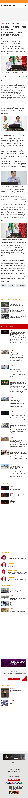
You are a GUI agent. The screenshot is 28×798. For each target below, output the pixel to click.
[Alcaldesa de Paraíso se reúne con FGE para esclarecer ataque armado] (5, 456)
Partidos (12, 285)
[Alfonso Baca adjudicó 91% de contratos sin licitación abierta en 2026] (5, 387)
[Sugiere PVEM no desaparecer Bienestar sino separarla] (5, 310)
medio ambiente (21, 285)
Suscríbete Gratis (14, 679)
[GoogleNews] (15, 783)
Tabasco (4, 285)
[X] (9, 783)
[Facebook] (6, 783)
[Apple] (18, 783)
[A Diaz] (4, 557)
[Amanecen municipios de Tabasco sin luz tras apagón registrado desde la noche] (5, 339)
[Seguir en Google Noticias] (26, 76)
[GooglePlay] (21, 783)
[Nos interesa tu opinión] (14, 757)
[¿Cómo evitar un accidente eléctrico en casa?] (5, 372)
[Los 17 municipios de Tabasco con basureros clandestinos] (5, 316)
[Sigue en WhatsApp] (23, 76)
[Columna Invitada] (4, 572)
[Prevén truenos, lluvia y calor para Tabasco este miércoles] (5, 403)
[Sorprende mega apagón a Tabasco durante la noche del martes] (5, 416)
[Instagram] (12, 783)
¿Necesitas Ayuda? (14, 779)
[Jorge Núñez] (4, 564)
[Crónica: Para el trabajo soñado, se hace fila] (5, 429)
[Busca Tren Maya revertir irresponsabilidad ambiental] (5, 304)
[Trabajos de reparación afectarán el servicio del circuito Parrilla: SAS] (5, 610)
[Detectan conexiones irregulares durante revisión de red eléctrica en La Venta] (5, 603)
